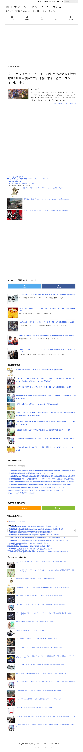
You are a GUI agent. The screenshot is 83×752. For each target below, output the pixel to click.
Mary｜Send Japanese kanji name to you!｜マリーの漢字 (27, 549)
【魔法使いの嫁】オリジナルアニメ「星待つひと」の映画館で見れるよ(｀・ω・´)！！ (44, 430)
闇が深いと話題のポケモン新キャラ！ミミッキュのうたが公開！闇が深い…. (44, 188)
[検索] (76, 1)
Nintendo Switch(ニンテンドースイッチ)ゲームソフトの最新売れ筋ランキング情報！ (46, 335)
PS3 (25, 179)
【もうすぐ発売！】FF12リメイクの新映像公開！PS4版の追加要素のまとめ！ (37, 639)
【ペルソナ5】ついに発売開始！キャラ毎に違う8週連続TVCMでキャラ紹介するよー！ (47, 210)
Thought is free (52, 747)
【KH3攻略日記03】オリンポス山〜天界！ (22, 535)
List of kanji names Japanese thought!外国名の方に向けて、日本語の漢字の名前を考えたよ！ (39, 552)
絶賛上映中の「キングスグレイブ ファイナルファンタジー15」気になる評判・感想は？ (40, 596)
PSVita (30, 179)
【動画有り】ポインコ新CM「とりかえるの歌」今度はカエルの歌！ (38, 404)
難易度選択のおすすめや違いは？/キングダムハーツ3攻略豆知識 (29, 532)
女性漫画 (31, 183)
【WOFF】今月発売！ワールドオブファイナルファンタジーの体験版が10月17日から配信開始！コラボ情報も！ (45, 725)
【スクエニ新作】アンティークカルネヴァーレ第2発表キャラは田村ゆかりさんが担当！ (47, 294)
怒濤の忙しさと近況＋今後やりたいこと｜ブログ (24, 543)
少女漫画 (24, 183)
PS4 (21, 179)
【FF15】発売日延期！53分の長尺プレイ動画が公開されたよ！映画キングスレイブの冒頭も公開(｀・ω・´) (45, 716)
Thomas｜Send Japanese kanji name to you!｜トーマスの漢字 (29, 546)
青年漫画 (17, 183)
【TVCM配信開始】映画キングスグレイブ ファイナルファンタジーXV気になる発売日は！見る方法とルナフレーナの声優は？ (45, 613)
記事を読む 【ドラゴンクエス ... (65, 103)
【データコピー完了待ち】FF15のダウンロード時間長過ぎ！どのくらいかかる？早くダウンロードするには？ (44, 562)
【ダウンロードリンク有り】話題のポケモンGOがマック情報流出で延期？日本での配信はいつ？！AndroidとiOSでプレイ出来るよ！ (46, 656)
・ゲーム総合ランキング (15, 177)
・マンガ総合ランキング (15, 181)
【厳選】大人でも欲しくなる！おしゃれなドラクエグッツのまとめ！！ (35, 707)
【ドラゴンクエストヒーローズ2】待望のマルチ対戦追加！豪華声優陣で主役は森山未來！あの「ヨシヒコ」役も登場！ (41, 78)
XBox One (46, 179)
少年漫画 (10, 183)
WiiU (35, 179)
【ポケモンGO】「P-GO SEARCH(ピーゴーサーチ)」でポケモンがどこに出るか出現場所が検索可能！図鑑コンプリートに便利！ (45, 570)
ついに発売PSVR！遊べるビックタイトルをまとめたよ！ (31, 630)
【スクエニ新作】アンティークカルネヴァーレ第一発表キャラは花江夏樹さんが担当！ (46, 322)
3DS (40, 179)
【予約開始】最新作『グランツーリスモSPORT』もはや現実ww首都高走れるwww (46, 199)
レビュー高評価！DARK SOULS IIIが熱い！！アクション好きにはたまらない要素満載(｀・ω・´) (42, 673)
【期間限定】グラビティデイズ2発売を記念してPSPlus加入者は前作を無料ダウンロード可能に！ (42, 587)
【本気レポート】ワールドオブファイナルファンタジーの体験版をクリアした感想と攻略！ (45, 438)
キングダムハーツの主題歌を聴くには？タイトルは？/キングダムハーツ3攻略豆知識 (36, 529)
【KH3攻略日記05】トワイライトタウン (22, 526)
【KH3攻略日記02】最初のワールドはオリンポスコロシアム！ (29, 537)
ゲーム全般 (35, 89)
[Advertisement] (41, 43)
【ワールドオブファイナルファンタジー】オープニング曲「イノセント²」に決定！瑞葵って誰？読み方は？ (45, 682)
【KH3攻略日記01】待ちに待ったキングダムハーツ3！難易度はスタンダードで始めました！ (38, 540)
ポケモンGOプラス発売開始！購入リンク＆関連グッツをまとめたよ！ (35, 621)
